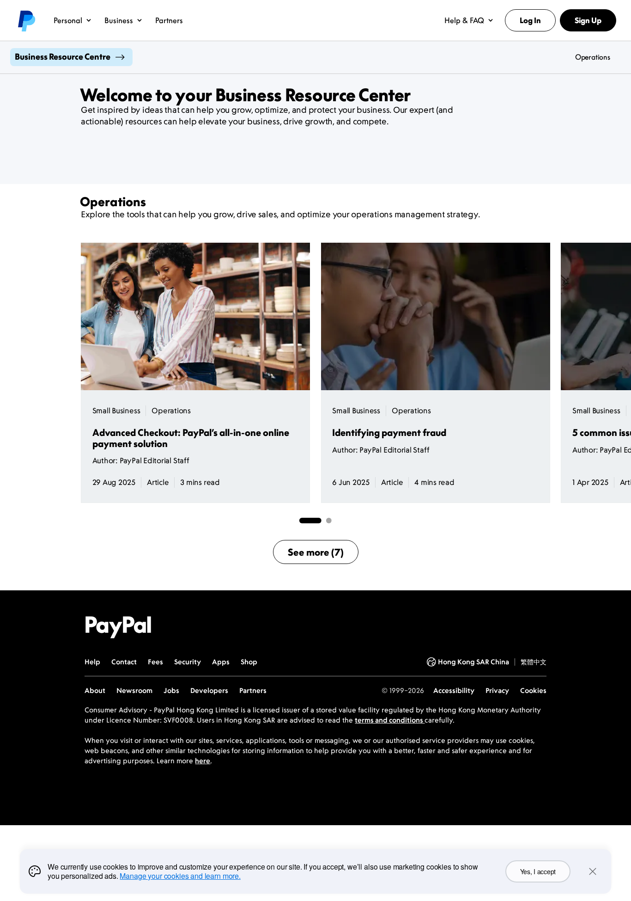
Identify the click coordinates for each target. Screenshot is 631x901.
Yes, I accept (538, 871)
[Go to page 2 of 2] (329, 520)
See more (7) (316, 552)
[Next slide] (550, 373)
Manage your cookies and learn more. (180, 875)
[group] (195, 373)
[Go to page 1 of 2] (310, 520)
